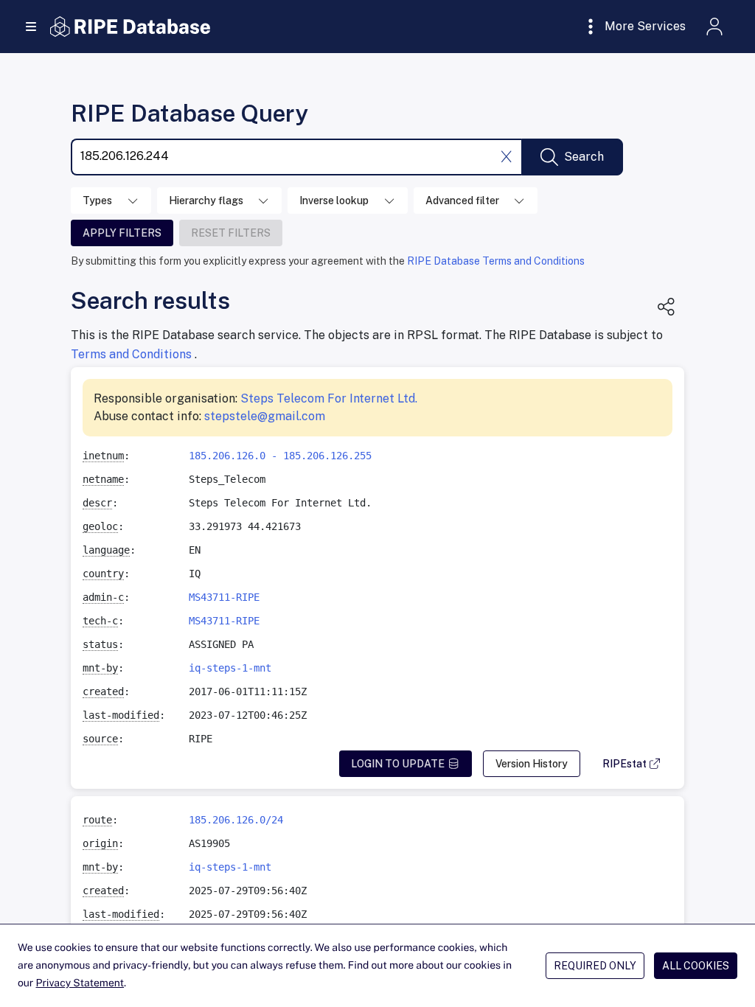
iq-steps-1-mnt (230, 668)
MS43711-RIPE (224, 597)
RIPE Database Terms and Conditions (496, 261)
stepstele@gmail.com (264, 416)
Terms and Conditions (133, 354)
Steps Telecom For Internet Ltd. (328, 398)
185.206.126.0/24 (236, 820)
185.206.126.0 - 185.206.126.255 (280, 455)
